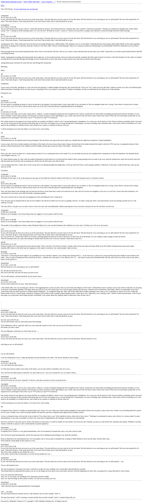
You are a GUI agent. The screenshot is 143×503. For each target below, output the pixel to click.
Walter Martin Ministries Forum (11, 2)
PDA (2, 5)
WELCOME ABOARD (31, 2)
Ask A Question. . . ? (48, 2)
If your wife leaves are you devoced (26, 9)
